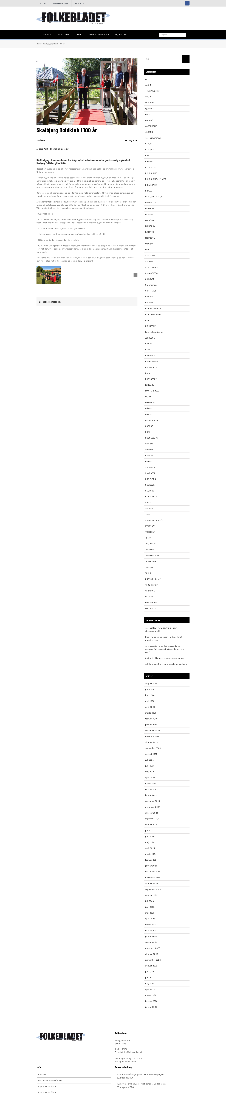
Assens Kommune (153, 138)
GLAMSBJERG (151, 273)
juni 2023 (149, 907)
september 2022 (153, 960)
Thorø (148, 538)
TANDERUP (150, 532)
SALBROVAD (150, 467)
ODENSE (149, 426)
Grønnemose (151, 285)
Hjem (38, 44)
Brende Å (149, 161)
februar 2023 (151, 930)
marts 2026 (150, 713)
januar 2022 (151, 1007)
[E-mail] (133, 301)
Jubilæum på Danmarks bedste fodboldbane (166, 664)
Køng (147, 373)
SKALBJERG (150, 479)
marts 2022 (150, 995)
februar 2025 (151, 789)
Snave (148, 502)
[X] (124, 301)
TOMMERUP (150, 549)
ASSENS (149, 132)
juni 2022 (149, 977)
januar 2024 (151, 866)
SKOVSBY (149, 491)
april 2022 (150, 989)
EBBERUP (149, 208)
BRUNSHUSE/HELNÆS (155, 179)
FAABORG (149, 220)
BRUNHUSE (150, 167)
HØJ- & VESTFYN (153, 308)
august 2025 (151, 754)
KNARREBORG (151, 361)
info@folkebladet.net (132, 1052)
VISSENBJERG (151, 602)
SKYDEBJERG (151, 496)
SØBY (147, 514)
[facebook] (187, 3)
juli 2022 (149, 971)
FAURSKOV (150, 226)
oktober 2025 (151, 742)
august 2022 (151, 966)
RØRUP (148, 461)
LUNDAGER (150, 385)
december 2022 (152, 942)
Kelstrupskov (153, 91)
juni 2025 (149, 766)
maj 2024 (149, 842)
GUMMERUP (150, 291)
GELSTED (149, 261)
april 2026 (150, 707)
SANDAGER (150, 473)
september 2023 (153, 889)
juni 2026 (149, 695)
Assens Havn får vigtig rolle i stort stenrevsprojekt (140, 1074)
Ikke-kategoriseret (154, 332)
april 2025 (150, 777)
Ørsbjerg (149, 443)
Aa (146, 79)
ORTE (147, 432)
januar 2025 (151, 795)
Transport (149, 567)
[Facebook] (120, 301)
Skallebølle (150, 485)
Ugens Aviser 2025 (47, 1086)
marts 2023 (150, 924)
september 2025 (153, 748)
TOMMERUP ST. (152, 555)
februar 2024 (151, 860)
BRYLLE (148, 191)
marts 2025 (150, 783)
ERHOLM (149, 214)
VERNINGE (150, 591)
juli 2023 (149, 901)
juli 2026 (149, 689)
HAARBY (149, 296)
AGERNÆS (150, 102)
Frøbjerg (149, 243)
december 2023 (152, 871)
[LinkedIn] (128, 301)
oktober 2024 (151, 813)
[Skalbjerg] (48, 275)
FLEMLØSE (150, 238)
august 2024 (151, 824)
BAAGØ (148, 143)
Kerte (147, 349)
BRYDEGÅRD (151, 185)
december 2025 (152, 730)
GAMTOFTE (150, 255)
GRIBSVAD (150, 279)
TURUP (148, 573)
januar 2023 (151, 936)
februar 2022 (151, 1001)
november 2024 (152, 807)
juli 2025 (149, 760)
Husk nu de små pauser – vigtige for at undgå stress (141, 1084)
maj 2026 (149, 701)
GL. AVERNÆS (151, 267)
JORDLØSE (150, 338)
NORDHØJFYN (151, 420)
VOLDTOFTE (150, 608)
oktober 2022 (151, 954)
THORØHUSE (151, 543)
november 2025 (152, 736)
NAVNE (148, 414)
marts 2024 (150, 854)
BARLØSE (149, 149)
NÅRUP (148, 408)
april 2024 (150, 848)
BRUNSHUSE (151, 173)
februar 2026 (151, 718)
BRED (147, 155)
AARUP (148, 85)
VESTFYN (149, 596)
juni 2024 (149, 836)
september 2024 (153, 818)
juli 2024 (149, 830)
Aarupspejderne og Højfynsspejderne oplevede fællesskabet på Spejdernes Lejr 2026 (164, 649)
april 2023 (150, 918)
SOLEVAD (149, 508)
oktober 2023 (151, 883)
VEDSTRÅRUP (151, 585)
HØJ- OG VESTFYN (153, 314)
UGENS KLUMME (153, 579)
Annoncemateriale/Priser (50, 1080)
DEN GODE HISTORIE (154, 196)
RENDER (149, 455)
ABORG (148, 96)
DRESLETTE (150, 202)
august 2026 (151, 683)
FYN (147, 249)
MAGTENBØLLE (152, 391)
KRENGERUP (151, 379)
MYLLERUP (150, 402)
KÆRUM (149, 343)
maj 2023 (149, 913)
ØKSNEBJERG (151, 438)
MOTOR (148, 396)
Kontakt (42, 1074)
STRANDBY (150, 526)
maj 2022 (149, 983)
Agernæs (149, 108)
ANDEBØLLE (150, 120)
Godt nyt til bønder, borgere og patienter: (164, 658)
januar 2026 (151, 724)
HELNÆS (149, 302)
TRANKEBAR (150, 561)
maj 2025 (149, 771)
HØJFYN (148, 320)
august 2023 (151, 895)
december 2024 (152, 801)
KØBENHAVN (151, 367)
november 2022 (152, 948)
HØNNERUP (150, 326)
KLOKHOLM (150, 355)
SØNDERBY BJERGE (154, 520)
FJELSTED (149, 232)
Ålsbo (147, 114)
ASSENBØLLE (151, 126)
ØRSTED (149, 449)
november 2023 (152, 877)
